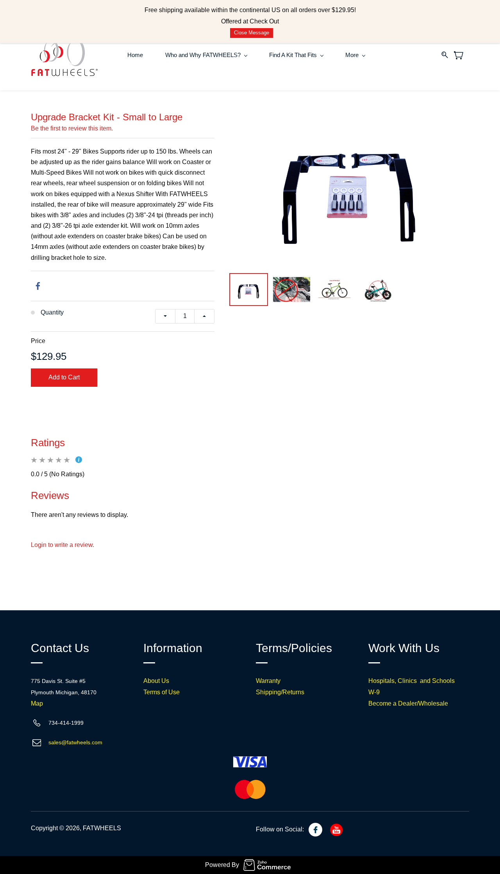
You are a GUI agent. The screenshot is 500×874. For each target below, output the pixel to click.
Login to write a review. (62, 545)
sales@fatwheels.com (75, 742)
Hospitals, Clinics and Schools (411, 680)
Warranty (268, 680)
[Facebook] (38, 286)
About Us (156, 680)
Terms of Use (161, 692)
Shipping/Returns (280, 692)
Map (37, 703)
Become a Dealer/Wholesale (408, 703)
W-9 (374, 692)
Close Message (251, 33)
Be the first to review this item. (72, 128)
